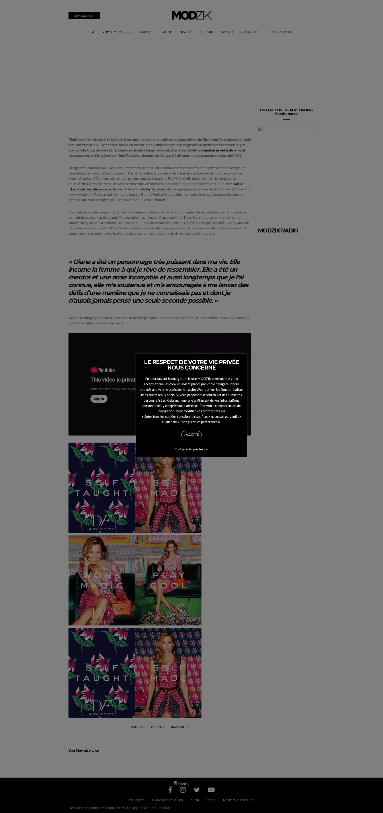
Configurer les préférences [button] (192, 449)
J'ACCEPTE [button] (191, 434)
